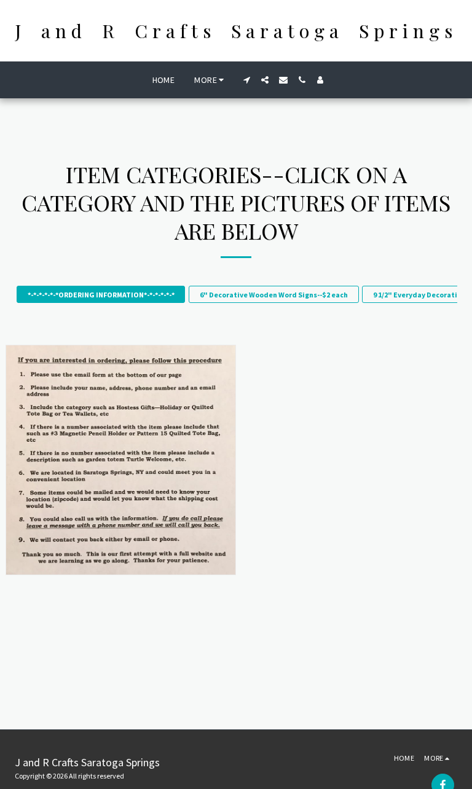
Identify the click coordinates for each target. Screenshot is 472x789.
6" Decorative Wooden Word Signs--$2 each (274, 294)
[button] (246, 80)
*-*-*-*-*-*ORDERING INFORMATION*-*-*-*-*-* (101, 294)
